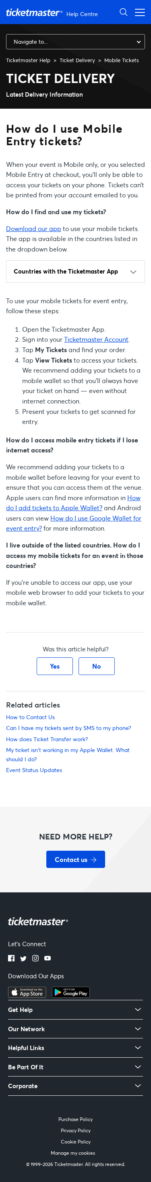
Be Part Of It (25, 1067)
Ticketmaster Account (96, 339)
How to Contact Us (30, 717)
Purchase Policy (75, 1119)
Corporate (22, 1086)
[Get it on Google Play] (71, 995)
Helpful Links (26, 1047)
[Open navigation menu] (137, 12)
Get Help (20, 1009)
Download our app (33, 228)
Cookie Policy (76, 1142)
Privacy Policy (76, 1130)
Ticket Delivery (77, 60)
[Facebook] (11, 959)
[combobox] (75, 41)
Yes (55, 666)
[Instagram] (35, 959)
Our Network (26, 1029)
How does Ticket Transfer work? (47, 739)
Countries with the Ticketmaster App (66, 271)
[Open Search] (123, 12)
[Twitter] (23, 959)
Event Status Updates (34, 770)
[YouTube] (47, 959)
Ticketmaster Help (28, 60)
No (96, 666)
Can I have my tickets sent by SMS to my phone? (68, 728)
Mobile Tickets (121, 60)
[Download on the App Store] (27, 995)
